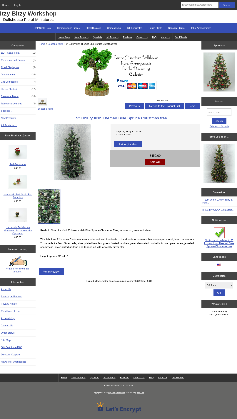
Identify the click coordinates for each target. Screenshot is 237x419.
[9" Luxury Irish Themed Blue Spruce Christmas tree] (49, 206)
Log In (17, 5)
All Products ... (9, 125)
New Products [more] (18, 135)
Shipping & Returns (11, 296)
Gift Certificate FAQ (11, 347)
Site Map (6, 340)
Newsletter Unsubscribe (13, 361)
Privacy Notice (9, 303)
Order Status (8, 332)
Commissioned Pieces (68, 28)
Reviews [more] (17, 248)
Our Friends (181, 37)
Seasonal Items (55, 44)
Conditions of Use (10, 311)
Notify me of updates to (219, 243)
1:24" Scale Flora (42, 28)
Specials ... (7, 110)
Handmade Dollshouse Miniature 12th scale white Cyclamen (18, 230)
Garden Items (114, 28)
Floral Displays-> (18, 67)
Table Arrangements (201, 28)
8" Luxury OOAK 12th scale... (218, 209)
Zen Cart (140, 393)
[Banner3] (219, 72)
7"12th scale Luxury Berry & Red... (217, 201)
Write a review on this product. (17, 270)
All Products (112, 37)
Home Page (64, 37)
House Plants (155, 28)
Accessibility (8, 318)
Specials (97, 37)
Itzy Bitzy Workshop (28, 13)
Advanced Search (219, 126)
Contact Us (142, 37)
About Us (165, 37)
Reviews (127, 37)
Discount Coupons (11, 354)
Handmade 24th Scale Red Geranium (18, 196)
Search (219, 101)
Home (5, 5)
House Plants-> (18, 89)
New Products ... (10, 118)
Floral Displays (93, 28)
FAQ (154, 37)
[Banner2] (219, 163)
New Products (81, 37)
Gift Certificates (134, 28)
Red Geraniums (17, 164)
